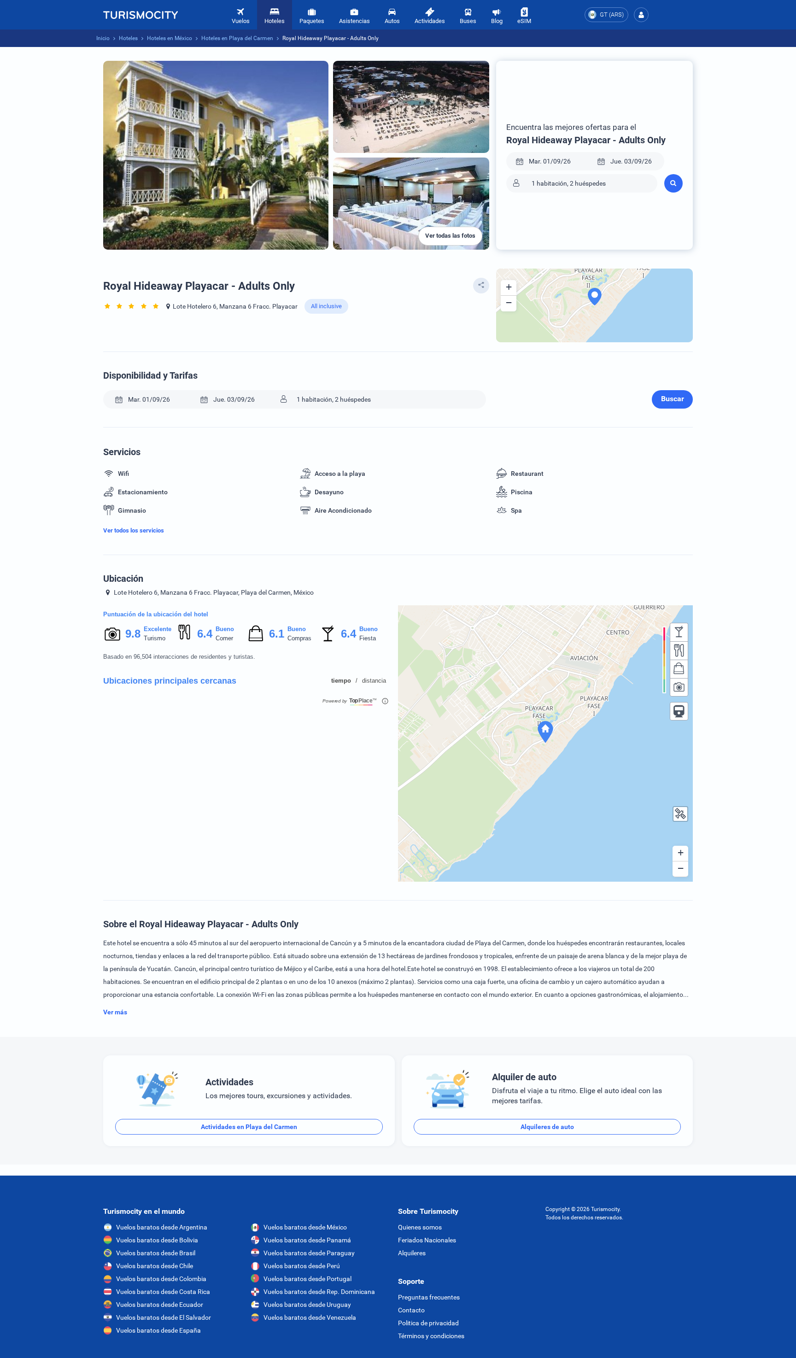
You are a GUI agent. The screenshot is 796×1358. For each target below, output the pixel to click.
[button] (641, 14)
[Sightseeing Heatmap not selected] (679, 687)
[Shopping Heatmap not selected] (679, 669)
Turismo (154, 638)
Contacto (411, 1310)
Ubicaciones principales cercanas (169, 680)
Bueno (225, 629)
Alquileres (412, 1253)
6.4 (204, 633)
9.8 (132, 633)
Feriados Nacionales (427, 1240)
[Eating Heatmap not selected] (679, 650)
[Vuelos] (140, 14)
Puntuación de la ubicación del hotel (155, 614)
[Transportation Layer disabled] (679, 711)
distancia (374, 680)
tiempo (341, 680)
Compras (299, 638)
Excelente (157, 629)
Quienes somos (420, 1227)
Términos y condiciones (431, 1336)
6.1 (276, 633)
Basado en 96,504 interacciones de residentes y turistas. (179, 656)
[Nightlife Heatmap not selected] (679, 632)
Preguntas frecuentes (429, 1297)
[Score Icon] (112, 634)
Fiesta (367, 638)
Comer (224, 638)
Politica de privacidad (428, 1323)
